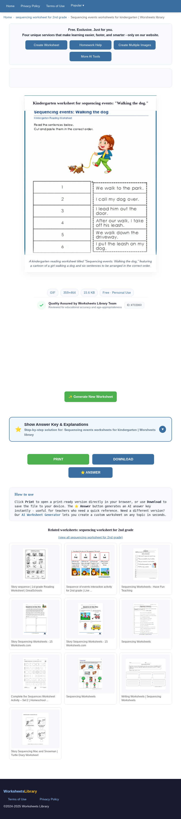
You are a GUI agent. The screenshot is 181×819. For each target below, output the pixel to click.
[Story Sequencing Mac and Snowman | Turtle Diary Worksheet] (35, 729)
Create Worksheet (46, 45)
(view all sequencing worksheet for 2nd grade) (90, 537)
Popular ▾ (77, 5)
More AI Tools (90, 56)
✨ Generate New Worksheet (90, 396)
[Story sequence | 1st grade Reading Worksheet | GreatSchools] (35, 564)
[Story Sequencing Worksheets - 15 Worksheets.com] (35, 619)
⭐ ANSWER (90, 472)
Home (10, 6)
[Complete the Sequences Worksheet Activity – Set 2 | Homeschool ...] (35, 674)
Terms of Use (55, 6)
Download (123, 459)
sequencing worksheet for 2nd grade (41, 17)
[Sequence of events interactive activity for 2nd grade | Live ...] (90, 564)
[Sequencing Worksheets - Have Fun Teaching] (146, 564)
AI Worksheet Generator (41, 515)
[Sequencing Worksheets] (146, 619)
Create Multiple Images (135, 45)
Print (58, 459)
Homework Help (90, 45)
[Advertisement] (90, 352)
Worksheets (20, 791)
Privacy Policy (30, 6)
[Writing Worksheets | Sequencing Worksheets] (146, 674)
